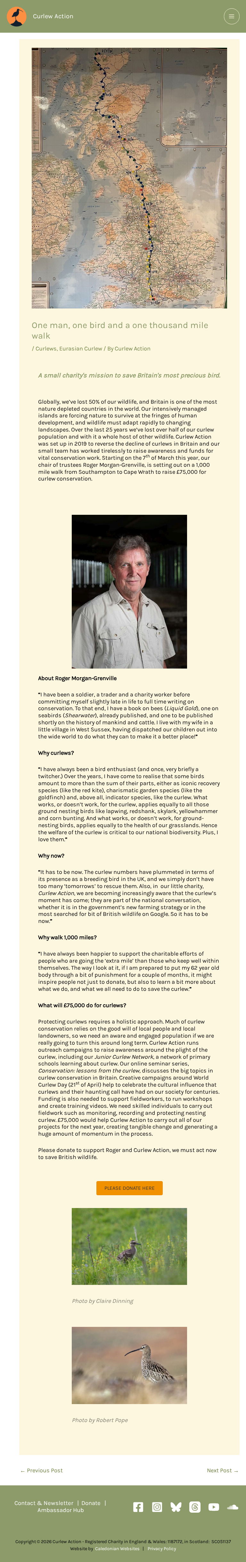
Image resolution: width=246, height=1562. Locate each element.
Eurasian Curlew (80, 348)
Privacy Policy (162, 1548)
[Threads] (195, 1507)
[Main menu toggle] (232, 16)
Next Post (223, 1470)
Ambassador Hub (60, 1510)
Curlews (46, 348)
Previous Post (41, 1470)
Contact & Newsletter (43, 1503)
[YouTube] (213, 1507)
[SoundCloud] (232, 1507)
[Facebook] (138, 1507)
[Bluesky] (176, 1507)
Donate (91, 1503)
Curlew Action (53, 16)
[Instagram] (157, 1507)
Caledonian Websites (117, 1548)
